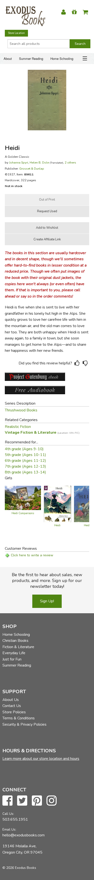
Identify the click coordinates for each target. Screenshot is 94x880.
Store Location (16, 33)
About (8, 58)
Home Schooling (61, 58)
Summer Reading (31, 58)
